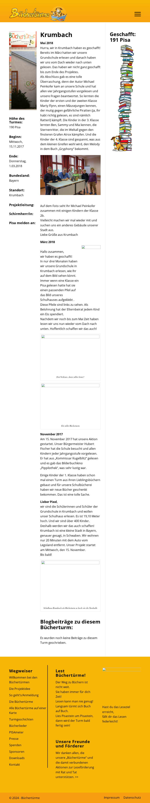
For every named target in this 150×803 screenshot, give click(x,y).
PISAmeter (16, 732)
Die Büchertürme (21, 702)
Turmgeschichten (21, 719)
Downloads (17, 758)
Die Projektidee (19, 689)
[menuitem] (111, 797)
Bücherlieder (18, 726)
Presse (13, 739)
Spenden (15, 745)
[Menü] (136, 14)
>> (76, 777)
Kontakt (14, 765)
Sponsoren (16, 752)
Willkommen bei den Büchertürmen (23, 679)
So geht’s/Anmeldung (24, 695)
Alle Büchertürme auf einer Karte (27, 710)
